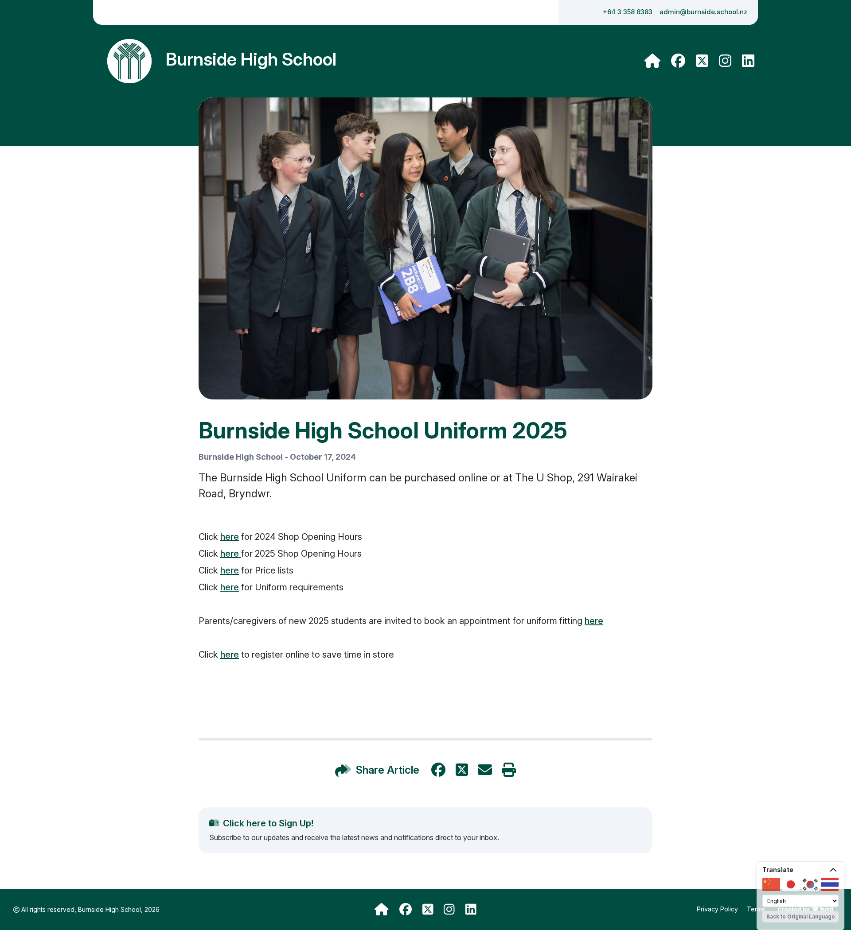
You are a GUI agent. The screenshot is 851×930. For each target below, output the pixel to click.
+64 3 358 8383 (627, 12)
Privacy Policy (718, 909)
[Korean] (810, 884)
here (229, 536)
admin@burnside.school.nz (703, 12)
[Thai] (830, 884)
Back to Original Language (800, 916)
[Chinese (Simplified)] (771, 884)
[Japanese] (791, 884)
